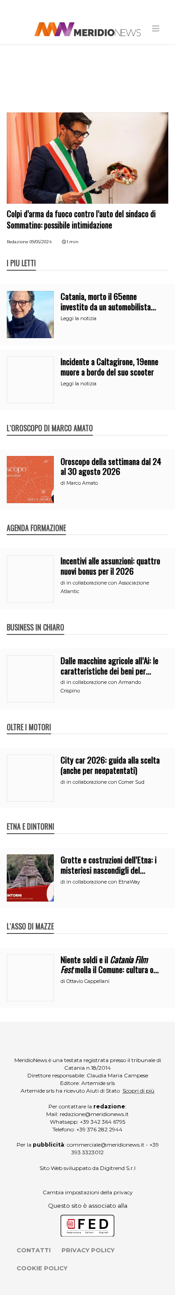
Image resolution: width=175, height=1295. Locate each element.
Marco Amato (82, 483)
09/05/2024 (41, 241)
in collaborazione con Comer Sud (105, 782)
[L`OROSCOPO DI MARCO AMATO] (50, 418)
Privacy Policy (87, 1250)
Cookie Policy (42, 1268)
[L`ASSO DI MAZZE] (30, 916)
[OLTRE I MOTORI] (29, 717)
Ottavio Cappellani (87, 981)
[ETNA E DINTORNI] (30, 817)
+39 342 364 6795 (102, 1121)
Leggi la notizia (78, 318)
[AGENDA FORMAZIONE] (36, 518)
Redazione (17, 241)
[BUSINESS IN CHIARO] (35, 617)
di (63, 483)
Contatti (34, 1250)
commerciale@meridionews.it (105, 1144)
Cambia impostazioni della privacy (88, 1192)
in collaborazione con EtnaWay (103, 882)
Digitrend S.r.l (118, 1168)
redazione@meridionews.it (94, 1114)
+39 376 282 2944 (99, 1129)
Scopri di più (138, 1090)
